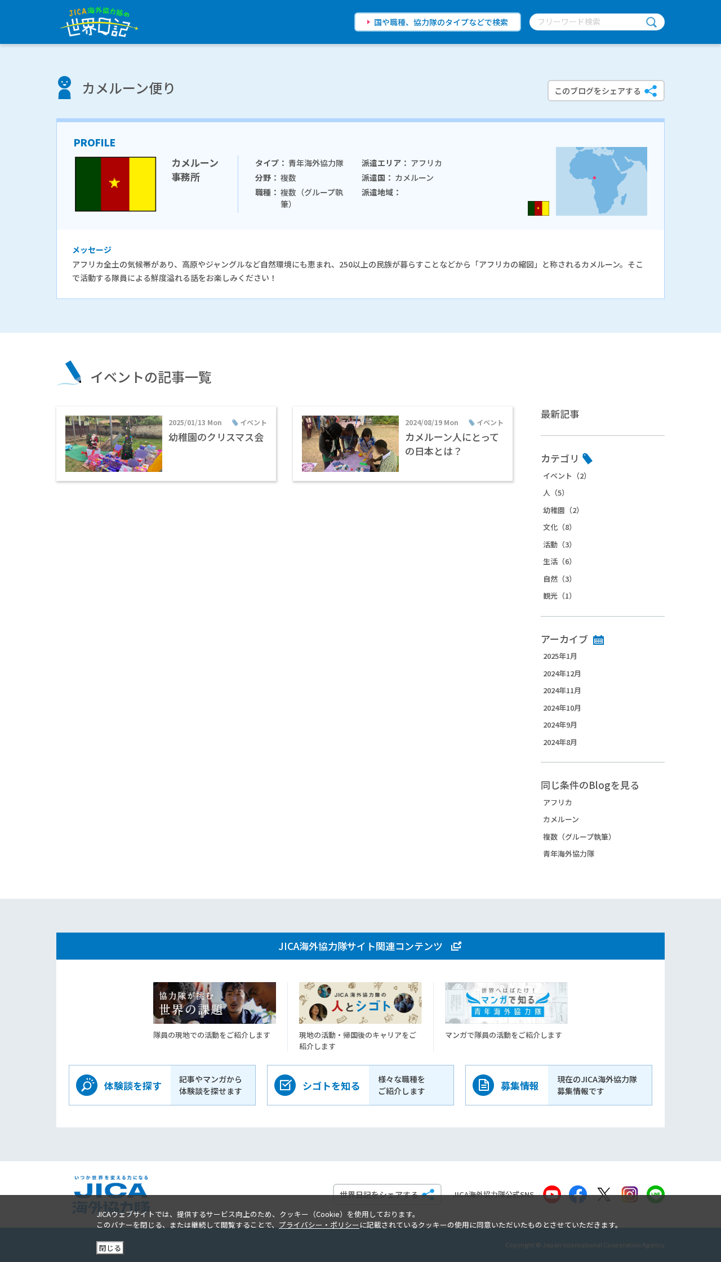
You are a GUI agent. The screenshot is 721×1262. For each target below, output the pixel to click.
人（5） (556, 492)
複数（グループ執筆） (579, 836)
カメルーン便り (129, 87)
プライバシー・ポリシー (319, 1224)
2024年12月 (562, 673)
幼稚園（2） (563, 510)
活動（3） (559, 544)
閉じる (110, 1247)
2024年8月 (560, 742)
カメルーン (561, 819)
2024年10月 (562, 707)
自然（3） (559, 578)
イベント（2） (567, 475)
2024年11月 (562, 690)
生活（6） (559, 561)
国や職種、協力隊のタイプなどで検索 (441, 22)
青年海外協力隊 (568, 853)
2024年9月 (560, 724)
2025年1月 (560, 655)
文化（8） (559, 526)
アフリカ (557, 802)
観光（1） (559, 595)
